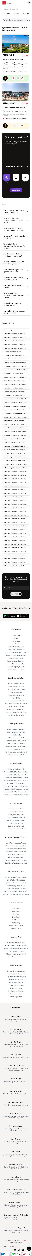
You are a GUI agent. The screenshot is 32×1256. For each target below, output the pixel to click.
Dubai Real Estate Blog (16, 647)
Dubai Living (16, 908)
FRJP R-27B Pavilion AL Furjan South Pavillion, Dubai (16, 1019)
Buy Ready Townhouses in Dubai (16, 712)
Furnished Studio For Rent (16, 783)
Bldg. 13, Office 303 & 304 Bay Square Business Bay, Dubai (16, 1044)
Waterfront (16, 914)
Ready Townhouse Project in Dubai (16, 948)
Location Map (16, 644)
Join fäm (16, 638)
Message (28, 1254)
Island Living (16, 923)
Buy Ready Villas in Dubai (16, 706)
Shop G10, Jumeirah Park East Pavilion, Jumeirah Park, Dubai (16, 1116)
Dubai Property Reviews (16, 957)
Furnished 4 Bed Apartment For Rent (16, 795)
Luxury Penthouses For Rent (16, 829)
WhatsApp (17, 1254)
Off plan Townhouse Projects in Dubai (16, 894)
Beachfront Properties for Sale (16, 843)
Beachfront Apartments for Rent (16, 863)
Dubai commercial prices (16, 991)
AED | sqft (14, 1246)
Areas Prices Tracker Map (16, 664)
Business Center (16, 928)
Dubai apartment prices (16, 985)
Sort (17, 13)
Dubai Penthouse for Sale (16, 684)
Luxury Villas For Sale (16, 812)
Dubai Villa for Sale (16, 692)
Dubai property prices (16, 982)
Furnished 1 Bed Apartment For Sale (16, 772)
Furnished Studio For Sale (16, 769)
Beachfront (16, 911)
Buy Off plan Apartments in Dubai (16, 877)
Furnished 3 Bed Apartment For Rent (16, 792)
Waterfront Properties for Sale (16, 849)
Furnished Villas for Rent (16, 749)
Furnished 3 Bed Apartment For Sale (16, 778)
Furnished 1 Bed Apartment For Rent (16, 786)
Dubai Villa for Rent (16, 735)
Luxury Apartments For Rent (16, 820)
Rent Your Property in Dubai (16, 755)
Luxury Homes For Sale (16, 815)
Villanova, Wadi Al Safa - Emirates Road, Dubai (16, 1179)
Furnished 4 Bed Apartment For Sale (16, 780)
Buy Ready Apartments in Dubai (16, 704)
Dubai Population (16, 997)
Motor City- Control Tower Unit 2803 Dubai (16, 1141)
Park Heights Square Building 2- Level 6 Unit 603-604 (16, 1081)
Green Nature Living (16, 926)
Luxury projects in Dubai (16, 951)
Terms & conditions (15, 1243)
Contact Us (16, 641)
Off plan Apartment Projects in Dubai (16, 891)
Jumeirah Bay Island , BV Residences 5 (15, 71)
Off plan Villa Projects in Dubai (16, 889)
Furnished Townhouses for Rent (16, 752)
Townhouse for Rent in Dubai (16, 741)
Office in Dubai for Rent (16, 738)
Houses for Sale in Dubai (16, 695)
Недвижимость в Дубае (16, 670)
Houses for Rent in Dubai (16, 743)
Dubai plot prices (16, 994)
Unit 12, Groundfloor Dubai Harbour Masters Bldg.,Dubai (16, 1068)
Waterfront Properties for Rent (16, 852)
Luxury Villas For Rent (16, 823)
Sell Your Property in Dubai (16, 667)
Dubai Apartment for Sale (16, 689)
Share (27, 13)
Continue (15, 190)
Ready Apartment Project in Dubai (16, 945)
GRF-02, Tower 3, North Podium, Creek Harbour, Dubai (16, 1192)
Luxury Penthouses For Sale (16, 817)
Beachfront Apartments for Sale (16, 860)
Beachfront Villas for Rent (16, 857)
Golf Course (16, 920)
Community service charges (16, 971)
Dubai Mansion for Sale (16, 687)
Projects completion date (16, 974)
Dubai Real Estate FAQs (16, 650)
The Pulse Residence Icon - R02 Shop (16, 1104)
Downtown (16, 917)
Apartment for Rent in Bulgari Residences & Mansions (15, 67)
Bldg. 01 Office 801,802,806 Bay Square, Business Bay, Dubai (16, 1031)
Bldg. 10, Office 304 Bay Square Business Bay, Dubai (16, 1217)
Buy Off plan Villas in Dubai (16, 880)
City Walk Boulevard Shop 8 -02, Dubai (16, 1056)
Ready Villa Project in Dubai (16, 943)
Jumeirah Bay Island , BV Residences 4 (15, 118)
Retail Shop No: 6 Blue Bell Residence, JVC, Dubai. (16, 1230)
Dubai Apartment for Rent (16, 732)
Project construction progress (16, 977)
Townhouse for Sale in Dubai (16, 709)
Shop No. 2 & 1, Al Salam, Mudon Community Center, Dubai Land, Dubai (16, 1154)
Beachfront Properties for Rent (16, 846)
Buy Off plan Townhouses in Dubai (16, 883)
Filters (8, 13)
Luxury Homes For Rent (16, 826)
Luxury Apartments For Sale (16, 809)
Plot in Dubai (16, 698)
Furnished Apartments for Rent (16, 746)
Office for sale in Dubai (16, 701)
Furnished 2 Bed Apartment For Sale (16, 775)
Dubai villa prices (16, 988)
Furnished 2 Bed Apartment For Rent (16, 789)
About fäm (16, 635)
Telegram (7, 1254)
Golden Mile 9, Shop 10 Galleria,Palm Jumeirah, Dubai (16, 1167)
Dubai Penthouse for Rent (16, 729)
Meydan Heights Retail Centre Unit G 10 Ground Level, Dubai (16, 1128)
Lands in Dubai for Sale (16, 715)
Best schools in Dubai (16, 980)
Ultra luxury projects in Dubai (16, 954)
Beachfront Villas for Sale (16, 854)
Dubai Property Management (16, 655)
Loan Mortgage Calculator (16, 661)
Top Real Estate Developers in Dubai (16, 652)
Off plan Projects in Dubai (16, 886)
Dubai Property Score (16, 658)
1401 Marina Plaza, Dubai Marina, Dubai (16, 1093)
